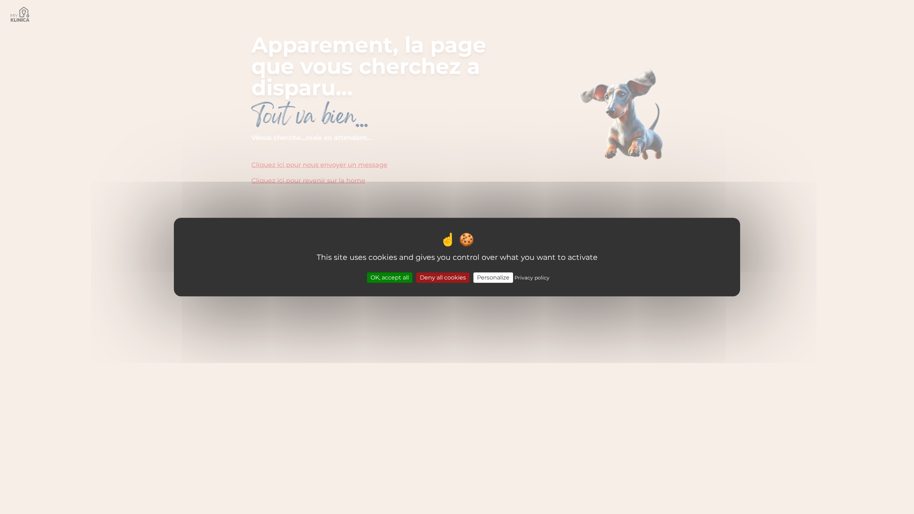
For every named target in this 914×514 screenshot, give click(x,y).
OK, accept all (390, 277)
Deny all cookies (443, 277)
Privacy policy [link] (531, 277)
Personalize (493, 277)
